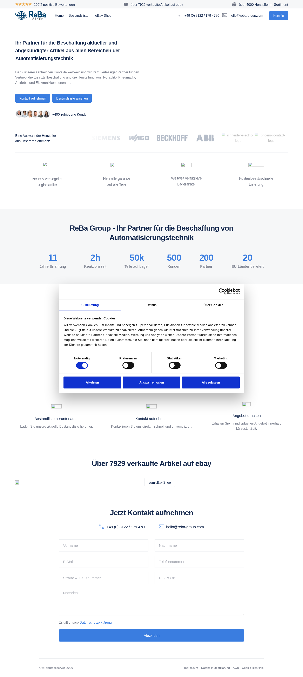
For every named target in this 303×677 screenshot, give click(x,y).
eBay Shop (103, 15)
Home (59, 15)
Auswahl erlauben (151, 382)
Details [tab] (152, 304)
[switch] (128, 365)
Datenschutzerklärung (96, 622)
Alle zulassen (211, 382)
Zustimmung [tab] (90, 304)
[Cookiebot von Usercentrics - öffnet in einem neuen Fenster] (222, 291)
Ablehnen (92, 382)
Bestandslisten (79, 15)
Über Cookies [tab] (213, 304)
